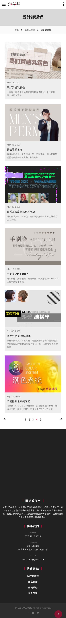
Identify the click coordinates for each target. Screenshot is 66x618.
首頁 (17, 30)
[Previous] (4, 419)
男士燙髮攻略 (14, 149)
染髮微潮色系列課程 (18, 401)
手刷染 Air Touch (17, 274)
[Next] (61, 419)
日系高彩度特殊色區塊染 (21, 212)
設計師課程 (33, 575)
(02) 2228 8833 (33, 536)
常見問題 (33, 593)
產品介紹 (33, 581)
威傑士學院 (30, 30)
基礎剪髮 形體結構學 (19, 336)
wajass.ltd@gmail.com (33, 559)
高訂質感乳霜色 (16, 87)
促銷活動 (33, 587)
